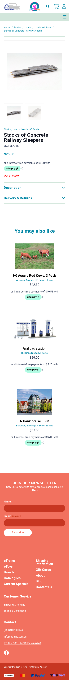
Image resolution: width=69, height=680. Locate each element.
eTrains (9, 561)
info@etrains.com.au (15, 636)
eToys (8, 566)
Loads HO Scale (43, 27)
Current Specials (16, 584)
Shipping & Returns (14, 604)
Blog (39, 581)
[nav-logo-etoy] (22, 6)
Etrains (17, 27)
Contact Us (44, 587)
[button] (47, 6)
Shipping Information (44, 562)
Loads (28, 27)
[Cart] (56, 6)
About (40, 575)
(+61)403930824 (13, 630)
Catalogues (12, 578)
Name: (8, 501)
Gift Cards (43, 570)
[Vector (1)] (6, 652)
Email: (12, 516)
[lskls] (64, 6)
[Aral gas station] (34, 346)
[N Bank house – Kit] (34, 418)
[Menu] (64, 17)
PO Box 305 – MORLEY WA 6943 (22, 643)
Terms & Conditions (15, 610)
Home (7, 27)
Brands (9, 572)
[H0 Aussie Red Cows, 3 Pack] (34, 273)
